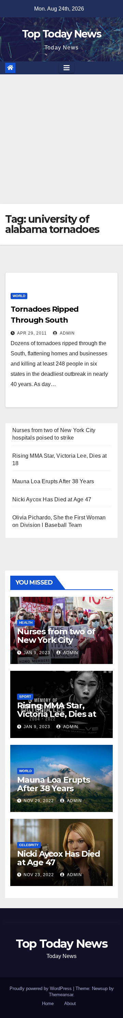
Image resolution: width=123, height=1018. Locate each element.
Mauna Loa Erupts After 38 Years (53, 481)
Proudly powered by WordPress (41, 988)
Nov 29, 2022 (39, 800)
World (19, 296)
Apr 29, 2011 (32, 333)
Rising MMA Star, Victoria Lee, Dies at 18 (56, 713)
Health (25, 622)
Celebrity (29, 845)
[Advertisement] (61, 139)
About (70, 1003)
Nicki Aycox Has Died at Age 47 (51, 499)
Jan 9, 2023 (37, 652)
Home (48, 1003)
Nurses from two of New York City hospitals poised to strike (56, 644)
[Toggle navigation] (66, 68)
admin (67, 333)
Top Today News (61, 34)
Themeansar (61, 994)
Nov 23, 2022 (39, 874)
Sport (25, 696)
